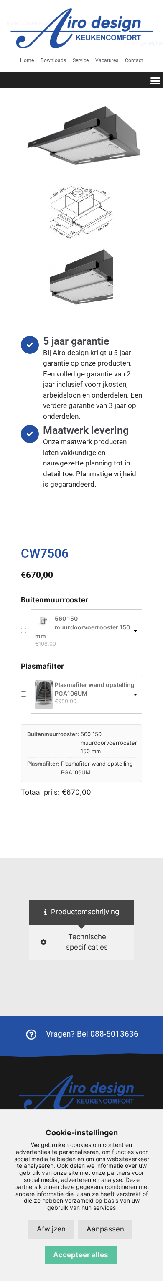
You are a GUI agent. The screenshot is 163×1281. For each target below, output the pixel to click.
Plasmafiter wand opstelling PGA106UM (95, 689)
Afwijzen (51, 1229)
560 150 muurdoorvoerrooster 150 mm (82, 627)
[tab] (81, 912)
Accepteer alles (80, 1255)
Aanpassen (105, 1229)
